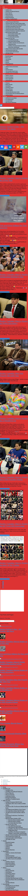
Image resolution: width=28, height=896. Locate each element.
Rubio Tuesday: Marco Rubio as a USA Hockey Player (14, 478)
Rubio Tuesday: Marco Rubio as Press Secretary (14, 322)
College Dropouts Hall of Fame (12, 21)
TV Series (7, 83)
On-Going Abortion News (13, 36)
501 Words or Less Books (11, 97)
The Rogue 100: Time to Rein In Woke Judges (15, 23)
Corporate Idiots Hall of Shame (12, 51)
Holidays (7, 60)
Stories (4, 74)
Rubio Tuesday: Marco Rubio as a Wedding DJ (14, 419)
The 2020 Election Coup (13, 39)
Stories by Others (9, 77)
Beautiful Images (9, 56)
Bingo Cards (8, 57)
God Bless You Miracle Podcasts (12, 11)
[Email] (26, 147)
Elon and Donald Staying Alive (13, 734)
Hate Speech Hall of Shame (14, 41)
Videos (4, 81)
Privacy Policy (5, 784)
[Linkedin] (10, 147)
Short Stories (5, 782)
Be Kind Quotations (9, 17)
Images (4, 54)
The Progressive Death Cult (11, 50)
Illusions (7, 62)
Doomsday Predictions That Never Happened (15, 30)
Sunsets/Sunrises (9, 63)
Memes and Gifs (8, 84)
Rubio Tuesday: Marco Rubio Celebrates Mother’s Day (14, 275)
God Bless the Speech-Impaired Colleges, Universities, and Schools (17, 832)
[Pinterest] (14, 147)
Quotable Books (8, 100)
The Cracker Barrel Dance (11, 723)
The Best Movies (9, 94)
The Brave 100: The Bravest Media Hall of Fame (15, 24)
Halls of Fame (5, 20)
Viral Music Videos (9, 87)
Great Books (5, 96)
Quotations (5, 65)
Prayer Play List (8, 12)
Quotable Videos (9, 90)
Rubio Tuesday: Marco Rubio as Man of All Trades (14, 564)
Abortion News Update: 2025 (11, 32)
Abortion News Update (13, 35)
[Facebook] (2, 147)
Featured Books (8, 80)
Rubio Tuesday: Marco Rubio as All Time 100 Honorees (14, 525)
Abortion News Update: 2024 (14, 33)
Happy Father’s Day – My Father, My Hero (12, 127)
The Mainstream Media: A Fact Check (13, 26)
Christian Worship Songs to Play (12, 92)
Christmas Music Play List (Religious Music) (14, 93)
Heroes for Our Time (10, 38)
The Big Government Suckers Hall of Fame (14, 29)
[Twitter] (22, 147)
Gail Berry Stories (9, 75)
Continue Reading (5, 149)
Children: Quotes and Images (11, 66)
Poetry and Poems (9, 78)
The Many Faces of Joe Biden (11, 72)
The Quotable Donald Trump (11, 71)
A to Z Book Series (9, 99)
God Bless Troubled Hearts (11, 18)
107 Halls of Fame (9, 53)
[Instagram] (6, 147)
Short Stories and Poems (10, 102)
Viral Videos (8, 86)
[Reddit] (18, 147)
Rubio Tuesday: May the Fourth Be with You (11, 374)
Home (4, 787)
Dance (6, 68)
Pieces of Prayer (9, 14)
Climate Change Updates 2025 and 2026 (14, 48)
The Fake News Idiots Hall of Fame (12, 27)
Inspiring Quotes (9, 69)
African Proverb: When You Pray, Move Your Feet (12, 745)
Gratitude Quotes (9, 15)
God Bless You (5, 8)
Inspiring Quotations (6, 781)
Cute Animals (8, 59)
